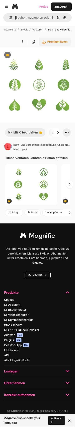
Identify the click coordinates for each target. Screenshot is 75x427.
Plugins (12, 340)
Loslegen (11, 371)
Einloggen (61, 6)
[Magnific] (37, 236)
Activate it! (56, 420)
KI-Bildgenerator (15, 310)
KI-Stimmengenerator (18, 320)
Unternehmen (14, 383)
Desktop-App (16, 345)
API (6, 355)
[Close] (69, 420)
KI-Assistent (12, 305)
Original (26, 55)
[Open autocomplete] (9, 17)
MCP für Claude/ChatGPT (21, 330)
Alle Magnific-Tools (17, 360)
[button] (38, 275)
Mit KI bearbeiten (23, 134)
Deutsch (37, 275)
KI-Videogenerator (16, 315)
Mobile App (11, 350)
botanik (32, 212)
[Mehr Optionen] (22, 42)
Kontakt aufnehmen (19, 395)
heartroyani (20, 149)
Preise (43, 6)
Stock (24, 29)
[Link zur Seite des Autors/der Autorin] (8, 147)
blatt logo (14, 212)
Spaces (9, 300)
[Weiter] (58, 132)
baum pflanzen (54, 212)
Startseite (10, 29)
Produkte (11, 292)
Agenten (13, 335)
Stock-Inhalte (13, 325)
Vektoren (37, 29)
